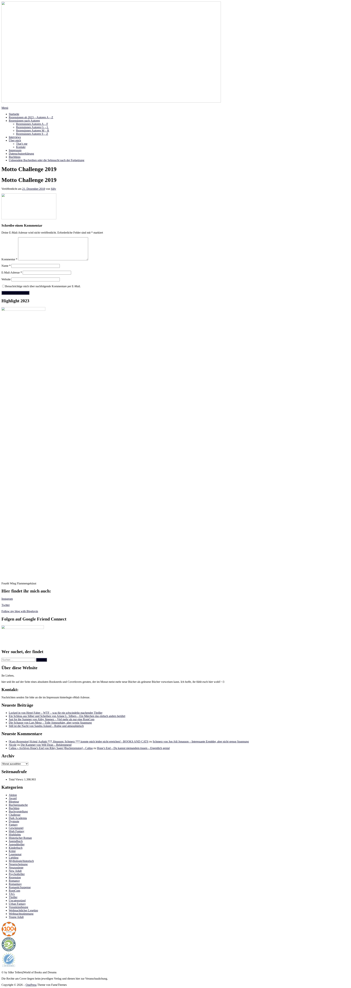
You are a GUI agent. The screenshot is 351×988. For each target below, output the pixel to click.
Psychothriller (17, 874)
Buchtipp (14, 808)
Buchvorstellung (18, 811)
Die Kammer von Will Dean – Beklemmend (46, 744)
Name (6, 265)
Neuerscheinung (18, 864)
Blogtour (14, 801)
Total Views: (16, 779)
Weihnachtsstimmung (21, 913)
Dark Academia (18, 818)
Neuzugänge (16, 867)
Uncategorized (17, 900)
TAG (12, 893)
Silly (53, 188)
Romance (14, 880)
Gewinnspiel (16, 828)
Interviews (15, 137)
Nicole (12, 744)
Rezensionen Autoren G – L (32, 127)
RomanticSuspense (20, 887)
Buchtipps (14, 156)
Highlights (15, 834)
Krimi (12, 851)
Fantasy (13, 824)
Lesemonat (15, 854)
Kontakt (20, 147)
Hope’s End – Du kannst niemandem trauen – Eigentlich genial (133, 748)
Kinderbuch (15, 847)
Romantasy (15, 884)
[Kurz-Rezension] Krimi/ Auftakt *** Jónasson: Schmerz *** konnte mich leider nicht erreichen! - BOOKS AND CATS (78, 741)
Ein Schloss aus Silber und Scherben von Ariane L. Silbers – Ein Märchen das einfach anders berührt (67, 716)
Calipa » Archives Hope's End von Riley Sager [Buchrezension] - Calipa (51, 748)
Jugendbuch (16, 841)
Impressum (15, 150)
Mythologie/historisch (21, 861)
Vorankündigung (18, 907)
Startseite (14, 114)
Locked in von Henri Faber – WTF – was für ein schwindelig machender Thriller (55, 712)
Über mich (15, 140)
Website (6, 279)
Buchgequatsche (18, 804)
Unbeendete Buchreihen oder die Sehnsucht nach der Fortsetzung (46, 160)
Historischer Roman (20, 837)
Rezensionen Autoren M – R (32, 130)
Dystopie (14, 821)
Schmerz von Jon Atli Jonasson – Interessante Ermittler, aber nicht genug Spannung (201, 741)
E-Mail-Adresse (11, 272)
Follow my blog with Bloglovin (19, 611)
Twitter (5, 605)
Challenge (14, 814)
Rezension (15, 877)
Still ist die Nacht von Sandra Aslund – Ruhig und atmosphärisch (46, 725)
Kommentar (9, 259)
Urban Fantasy (17, 903)
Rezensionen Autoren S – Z (32, 133)
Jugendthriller (16, 844)
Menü (4, 107)
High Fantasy (16, 831)
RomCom (14, 890)
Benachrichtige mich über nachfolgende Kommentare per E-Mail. (43, 286)
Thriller (13, 897)
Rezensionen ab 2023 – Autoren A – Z (31, 117)
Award (13, 798)
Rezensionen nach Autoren (24, 120)
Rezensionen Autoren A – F (32, 123)
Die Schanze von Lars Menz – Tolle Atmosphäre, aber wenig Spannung (50, 722)
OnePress (31, 984)
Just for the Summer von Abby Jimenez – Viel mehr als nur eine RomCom (51, 719)
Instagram (7, 598)
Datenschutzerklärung (21, 153)
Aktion (13, 795)
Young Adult (16, 917)
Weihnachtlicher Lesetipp (23, 910)
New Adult (15, 870)
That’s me (21, 143)
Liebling (13, 857)
